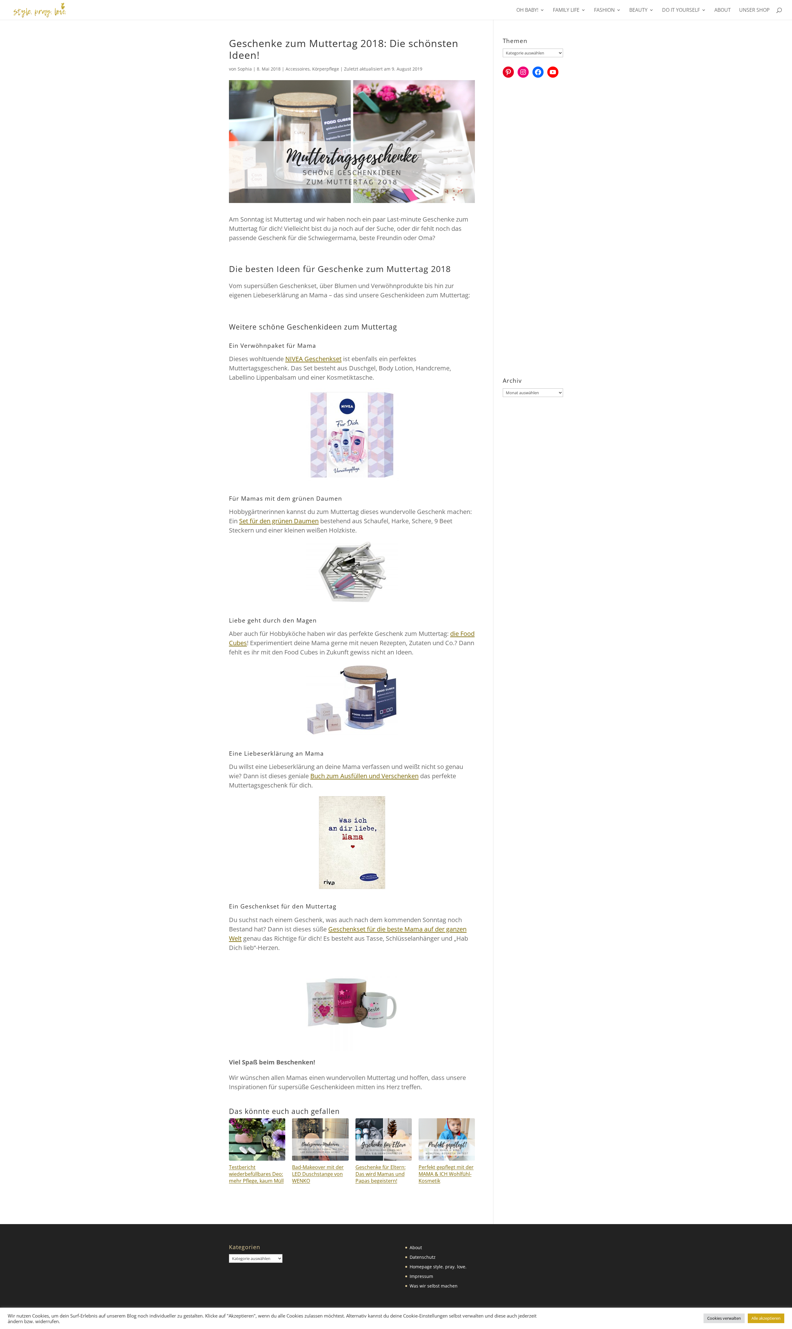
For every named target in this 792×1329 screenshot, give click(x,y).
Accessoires (298, 69)
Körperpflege (325, 69)
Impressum (421, 1276)
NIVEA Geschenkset (313, 359)
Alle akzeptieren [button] (766, 1318)
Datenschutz (423, 1257)
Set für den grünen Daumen (279, 521)
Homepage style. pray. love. (438, 1267)
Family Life (566, 10)
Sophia (245, 69)
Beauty (638, 10)
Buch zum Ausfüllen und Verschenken (364, 776)
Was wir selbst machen (434, 1286)
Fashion (604, 10)
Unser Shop (754, 10)
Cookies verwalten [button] (724, 1318)
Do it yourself (681, 10)
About (722, 10)
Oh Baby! (527, 10)
